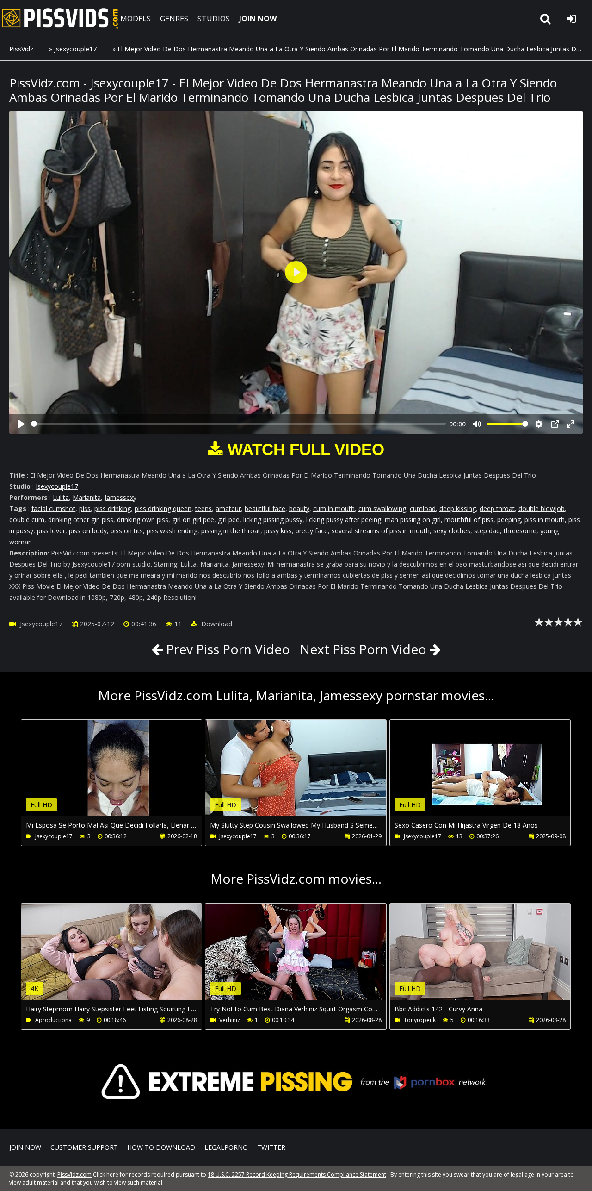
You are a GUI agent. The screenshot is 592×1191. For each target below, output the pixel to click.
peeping (509, 519)
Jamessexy (120, 497)
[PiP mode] (555, 424)
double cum (26, 519)
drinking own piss (142, 519)
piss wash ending (172, 530)
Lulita (61, 497)
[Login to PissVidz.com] (571, 18)
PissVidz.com (60, 18)
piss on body (88, 530)
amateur (228, 508)
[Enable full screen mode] (570, 424)
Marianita (87, 497)
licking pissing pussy (272, 519)
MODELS (135, 18)
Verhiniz (229, 1020)
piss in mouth (544, 519)
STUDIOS (213, 18)
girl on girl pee (193, 519)
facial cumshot (53, 508)
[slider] (238, 423)
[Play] (21, 424)
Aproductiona (53, 1020)
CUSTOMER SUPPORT (84, 1147)
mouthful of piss (468, 519)
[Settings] (538, 424)
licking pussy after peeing (343, 519)
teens (203, 508)
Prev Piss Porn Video (226, 649)
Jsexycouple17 (75, 48)
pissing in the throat (230, 530)
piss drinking (112, 508)
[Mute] (476, 424)
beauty (299, 508)
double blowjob (541, 508)
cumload (423, 508)
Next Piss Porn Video (363, 649)
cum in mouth (334, 508)
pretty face (312, 530)
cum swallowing (382, 508)
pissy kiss (278, 530)
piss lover (51, 530)
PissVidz (21, 48)
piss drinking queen (163, 508)
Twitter (271, 1147)
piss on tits (127, 530)
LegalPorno (226, 1147)
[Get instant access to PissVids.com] (296, 1115)
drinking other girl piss (80, 519)
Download (215, 623)
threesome (520, 530)
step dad (487, 530)
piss (85, 508)
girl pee (229, 519)
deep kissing (457, 508)
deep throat (497, 508)
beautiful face (265, 508)
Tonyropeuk (420, 1020)
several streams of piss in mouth (381, 530)
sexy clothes (451, 530)
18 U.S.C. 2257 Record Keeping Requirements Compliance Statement (297, 1175)
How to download (161, 1147)
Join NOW (25, 1147)
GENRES (174, 18)
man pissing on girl (413, 519)
